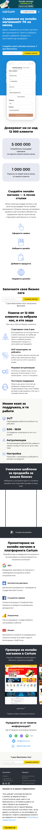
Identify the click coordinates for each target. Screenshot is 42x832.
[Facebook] (6, 783)
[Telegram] (10, 735)
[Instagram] (3, 783)
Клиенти (5, 776)
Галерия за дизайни (23, 532)
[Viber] (21, 735)
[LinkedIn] (9, 783)
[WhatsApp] (16, 735)
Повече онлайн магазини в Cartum (21, 714)
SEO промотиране (28, 783)
